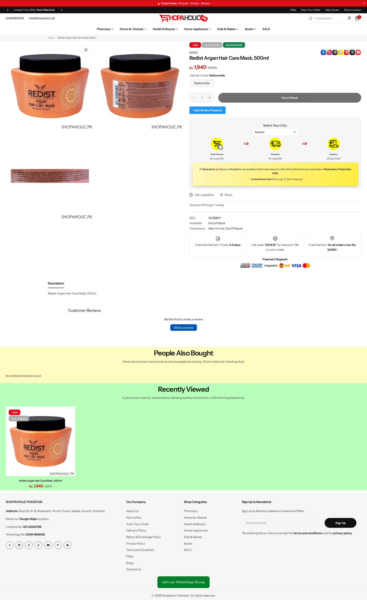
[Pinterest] (58, 545)
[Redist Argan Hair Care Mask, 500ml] (40, 441)
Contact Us (133, 569)
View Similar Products (207, 110)
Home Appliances (195, 530)
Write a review (184, 327)
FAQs (293, 9)
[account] (350, 18)
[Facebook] (9, 545)
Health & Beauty (195, 524)
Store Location (352, 9)
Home (51, 37)
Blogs (130, 563)
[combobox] (324, 18)
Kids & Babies (193, 537)
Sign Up (340, 523)
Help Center (332, 9)
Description (56, 283)
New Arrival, (216, 228)
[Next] (62, 10)
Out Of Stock (234, 228)
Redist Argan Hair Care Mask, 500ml (40, 480)
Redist (193, 52)
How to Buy (134, 517)
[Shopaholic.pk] (184, 18)
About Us (132, 511)
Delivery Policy (136, 530)
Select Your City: (275, 125)
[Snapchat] (67, 545)
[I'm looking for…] (310, 18)
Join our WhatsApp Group (183, 582)
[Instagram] (19, 545)
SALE (187, 550)
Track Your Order (310, 9)
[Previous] (8, 10)
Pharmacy (191, 511)
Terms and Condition (140, 550)
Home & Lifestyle (195, 517)
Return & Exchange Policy (143, 537)
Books (188, 543)
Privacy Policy (135, 543)
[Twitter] (29, 545)
